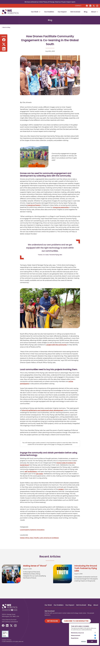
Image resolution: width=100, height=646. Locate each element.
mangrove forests (34, 205)
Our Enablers (49, 12)
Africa (27, 538)
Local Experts (25, 530)
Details (83, 641)
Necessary (77, 632)
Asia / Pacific (34, 538)
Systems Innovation (37, 530)
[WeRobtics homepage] (10, 11)
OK (92, 641)
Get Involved (75, 12)
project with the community (57, 345)
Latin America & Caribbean (49, 538)
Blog (85, 12)
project (61, 489)
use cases (39, 474)
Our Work (35, 12)
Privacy (9, 639)
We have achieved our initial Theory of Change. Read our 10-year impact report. (50, 2)
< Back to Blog (6, 27)
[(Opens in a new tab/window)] (50, 634)
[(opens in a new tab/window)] (87, 6)
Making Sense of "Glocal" (35, 565)
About (93, 12)
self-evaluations (31, 471)
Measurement (75, 635)
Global (22, 538)
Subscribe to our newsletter (76, 621)
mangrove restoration (61, 207)
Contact (78, 5)
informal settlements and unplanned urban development (42, 410)
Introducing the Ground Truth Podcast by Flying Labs (85, 568)
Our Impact (62, 12)
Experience (74, 638)
